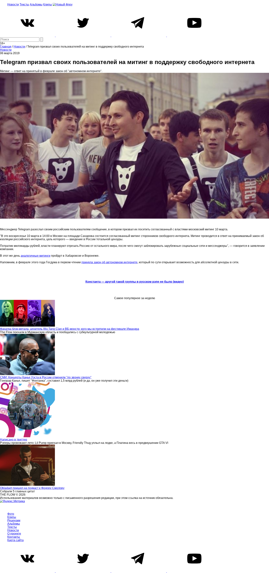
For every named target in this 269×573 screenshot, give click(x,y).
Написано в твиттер (13, 439)
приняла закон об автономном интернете (109, 262)
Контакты (13, 536)
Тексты (24, 4)
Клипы (47, 4)
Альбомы (36, 4)
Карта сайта (15, 540)
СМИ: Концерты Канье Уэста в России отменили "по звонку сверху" (45, 377)
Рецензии (13, 520)
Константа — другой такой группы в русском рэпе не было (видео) (134, 281)
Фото (10, 513)
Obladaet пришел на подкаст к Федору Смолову (32, 488)
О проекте (14, 533)
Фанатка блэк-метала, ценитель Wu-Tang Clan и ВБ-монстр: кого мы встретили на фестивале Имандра (69, 328)
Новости (13, 4)
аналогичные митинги (35, 255)
